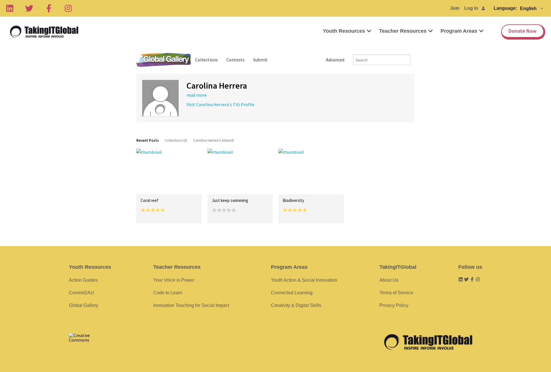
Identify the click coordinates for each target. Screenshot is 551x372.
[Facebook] (49, 8)
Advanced (335, 60)
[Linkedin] (10, 8)
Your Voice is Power (173, 280)
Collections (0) (176, 140)
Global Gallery (163, 60)
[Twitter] (29, 8)
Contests (235, 60)
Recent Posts (147, 140)
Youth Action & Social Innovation (304, 280)
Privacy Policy (393, 305)
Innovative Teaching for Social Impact (191, 305)
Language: (505, 8)
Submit (260, 60)
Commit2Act (81, 292)
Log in (471, 8)
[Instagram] (68, 8)
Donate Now (522, 31)
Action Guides (83, 280)
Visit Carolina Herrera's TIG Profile (221, 104)
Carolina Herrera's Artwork (213, 140)
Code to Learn (167, 292)
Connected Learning (292, 292)
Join (454, 8)
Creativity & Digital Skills (296, 305)
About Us (388, 280)
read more (197, 95)
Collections (206, 60)
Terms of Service (396, 292)
